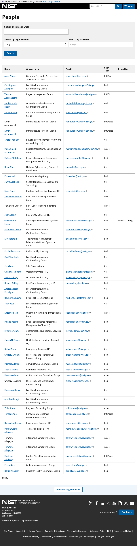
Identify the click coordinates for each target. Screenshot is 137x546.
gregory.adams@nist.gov (77, 354)
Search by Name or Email (16, 27)
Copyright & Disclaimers (55, 531)
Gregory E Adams (12, 354)
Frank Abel (9, 176)
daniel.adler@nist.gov (76, 470)
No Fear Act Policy (97, 531)
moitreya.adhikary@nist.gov (79, 456)
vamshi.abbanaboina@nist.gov (80, 94)
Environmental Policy (122, 531)
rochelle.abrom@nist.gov (78, 251)
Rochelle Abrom (12, 251)
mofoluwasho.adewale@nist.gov (81, 428)
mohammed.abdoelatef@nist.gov (82, 148)
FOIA (109, 531)
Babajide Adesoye (12, 423)
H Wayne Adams (12, 330)
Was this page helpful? (68, 489)
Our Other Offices (31, 520)
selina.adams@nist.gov (76, 349)
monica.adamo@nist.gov (77, 321)
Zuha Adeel (9, 408)
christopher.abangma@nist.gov (81, 85)
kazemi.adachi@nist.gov (77, 312)
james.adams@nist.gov (76, 340)
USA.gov (100, 536)
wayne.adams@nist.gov (77, 330)
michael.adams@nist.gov (78, 363)
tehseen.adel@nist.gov (77, 413)
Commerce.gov (75, 536)
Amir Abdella (10, 112)
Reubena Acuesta (12, 297)
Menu (130, 6)
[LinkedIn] (102, 503)
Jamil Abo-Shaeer (13, 196)
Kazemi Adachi (11, 312)
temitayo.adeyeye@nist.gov (79, 437)
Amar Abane (10, 76)
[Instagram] (108, 503)
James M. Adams (12, 340)
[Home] (9, 6)
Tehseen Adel (10, 413)
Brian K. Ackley (11, 283)
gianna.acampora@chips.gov (79, 271)
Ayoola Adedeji (11, 399)
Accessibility (21, 531)
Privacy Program (36, 531)
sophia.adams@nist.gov (77, 369)
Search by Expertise (79, 39)
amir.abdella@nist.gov (76, 112)
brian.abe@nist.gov (75, 167)
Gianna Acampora (12, 271)
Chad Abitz (9, 191)
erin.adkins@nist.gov (76, 465)
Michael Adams (11, 363)
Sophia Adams (11, 369)
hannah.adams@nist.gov (77, 375)
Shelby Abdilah (11, 139)
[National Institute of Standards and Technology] (21, 502)
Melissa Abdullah (12, 158)
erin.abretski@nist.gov (76, 238)
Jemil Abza (9, 266)
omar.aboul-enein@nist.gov (79, 220)
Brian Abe (9, 167)
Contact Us (18, 520)
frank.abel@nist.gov (75, 176)
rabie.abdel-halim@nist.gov (79, 103)
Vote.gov (110, 536)
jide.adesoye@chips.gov (77, 423)
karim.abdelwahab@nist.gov (79, 121)
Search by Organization (16, 39)
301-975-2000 (7, 516)
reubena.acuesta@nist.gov (78, 297)
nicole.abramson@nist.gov (78, 229)
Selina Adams (10, 349)
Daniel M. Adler (11, 470)
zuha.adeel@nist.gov (76, 408)
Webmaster (6, 520)
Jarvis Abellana (11, 181)
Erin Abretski (10, 238)
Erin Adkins (9, 465)
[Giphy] (120, 503)
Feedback (127, 512)
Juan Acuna (10, 303)
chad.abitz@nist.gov (75, 191)
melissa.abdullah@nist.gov (79, 158)
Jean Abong (10, 214)
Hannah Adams (11, 375)
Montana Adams (12, 390)
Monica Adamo (11, 321)
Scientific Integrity (31, 536)
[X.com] (91, 503)
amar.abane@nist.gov (76, 76)
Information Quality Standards (54, 536)
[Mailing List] (132, 503)
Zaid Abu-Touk (11, 256)
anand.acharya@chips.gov (78, 277)
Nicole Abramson (12, 229)
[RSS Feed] (126, 503)
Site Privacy (9, 531)
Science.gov (89, 536)
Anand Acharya (11, 277)
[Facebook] (97, 503)
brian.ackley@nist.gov (76, 283)
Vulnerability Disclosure (77, 531)
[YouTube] (114, 503)
